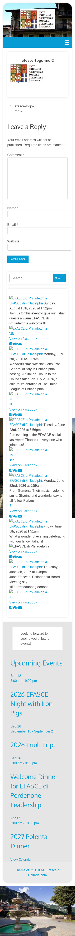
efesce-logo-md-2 (24, 108)
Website (13, 241)
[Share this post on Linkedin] (16, 344)
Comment (15, 155)
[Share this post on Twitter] (13, 344)
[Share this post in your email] (20, 344)
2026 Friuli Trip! (32, 745)
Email (12, 224)
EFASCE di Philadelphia (26, 303)
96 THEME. (38, 870)
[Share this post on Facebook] (10, 344)
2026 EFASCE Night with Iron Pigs (31, 703)
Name (12, 208)
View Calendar (21, 859)
